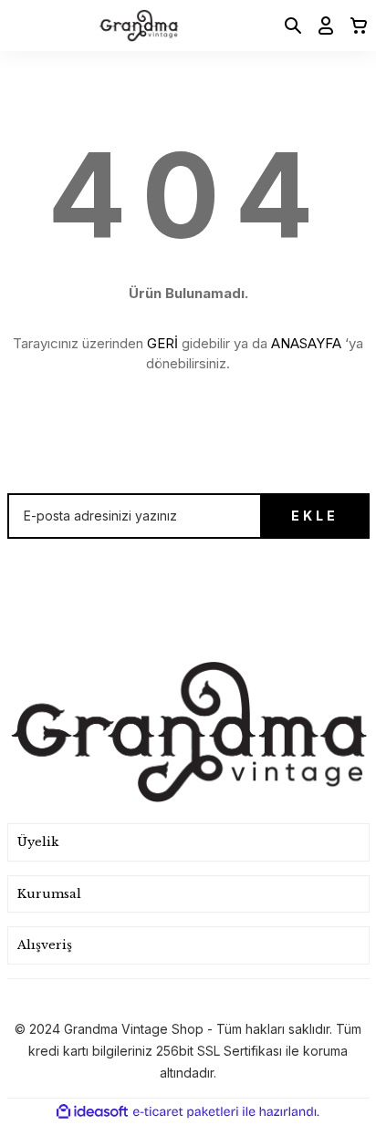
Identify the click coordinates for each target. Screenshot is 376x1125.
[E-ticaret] (185, 1112)
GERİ (162, 343)
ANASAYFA (306, 343)
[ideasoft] (92, 1111)
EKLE (315, 515)
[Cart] (353, 25)
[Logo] (139, 25)
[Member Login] (320, 25)
